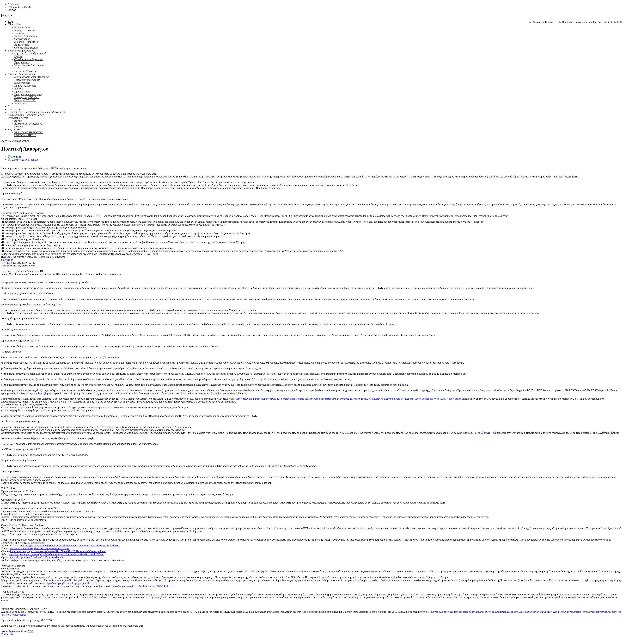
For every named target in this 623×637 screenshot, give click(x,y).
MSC (30, 631)
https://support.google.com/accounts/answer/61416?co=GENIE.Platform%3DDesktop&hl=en (58, 551)
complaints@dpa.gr (42, 393)
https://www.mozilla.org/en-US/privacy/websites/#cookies (39, 548)
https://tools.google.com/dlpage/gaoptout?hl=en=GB (72, 583)
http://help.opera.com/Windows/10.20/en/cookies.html (36, 557)
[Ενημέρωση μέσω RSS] (618, 22)
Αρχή (4, 140)
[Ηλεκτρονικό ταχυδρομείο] (23, 159)
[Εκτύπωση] (14, 156)
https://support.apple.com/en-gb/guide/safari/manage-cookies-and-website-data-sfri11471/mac (56, 554)
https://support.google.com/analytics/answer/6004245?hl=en (142, 586)
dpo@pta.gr (115, 274)
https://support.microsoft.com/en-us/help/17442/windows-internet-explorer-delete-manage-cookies (70, 545)
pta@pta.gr (7, 259)
